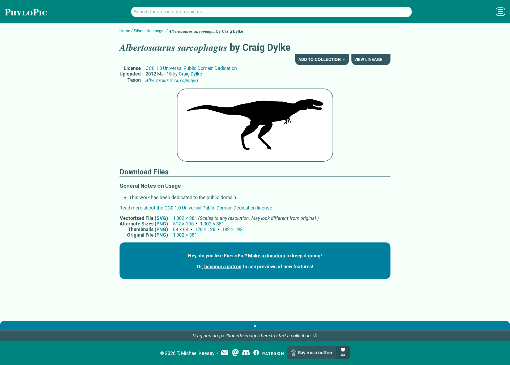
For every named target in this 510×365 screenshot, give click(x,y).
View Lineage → (370, 59)
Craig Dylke (190, 74)
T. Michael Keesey (196, 353)
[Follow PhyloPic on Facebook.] (256, 353)
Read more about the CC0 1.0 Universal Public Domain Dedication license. (196, 208)
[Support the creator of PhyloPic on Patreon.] (273, 353)
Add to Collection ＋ (322, 59)
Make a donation (266, 255)
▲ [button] (255, 325)
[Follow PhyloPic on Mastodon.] (235, 353)
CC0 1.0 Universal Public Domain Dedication (191, 68)
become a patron (222, 266)
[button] (315, 335)
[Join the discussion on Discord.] (246, 353)
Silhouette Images (149, 30)
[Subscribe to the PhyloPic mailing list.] (224, 353)
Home (125, 30)
